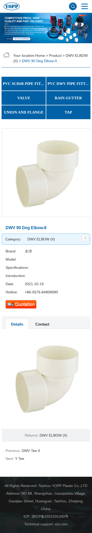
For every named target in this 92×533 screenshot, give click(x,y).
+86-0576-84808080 (41, 292)
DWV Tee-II (31, 451)
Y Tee (19, 459)
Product (55, 55)
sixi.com (61, 524)
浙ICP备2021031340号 (49, 516)
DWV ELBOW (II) (41, 239)
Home (40, 55)
